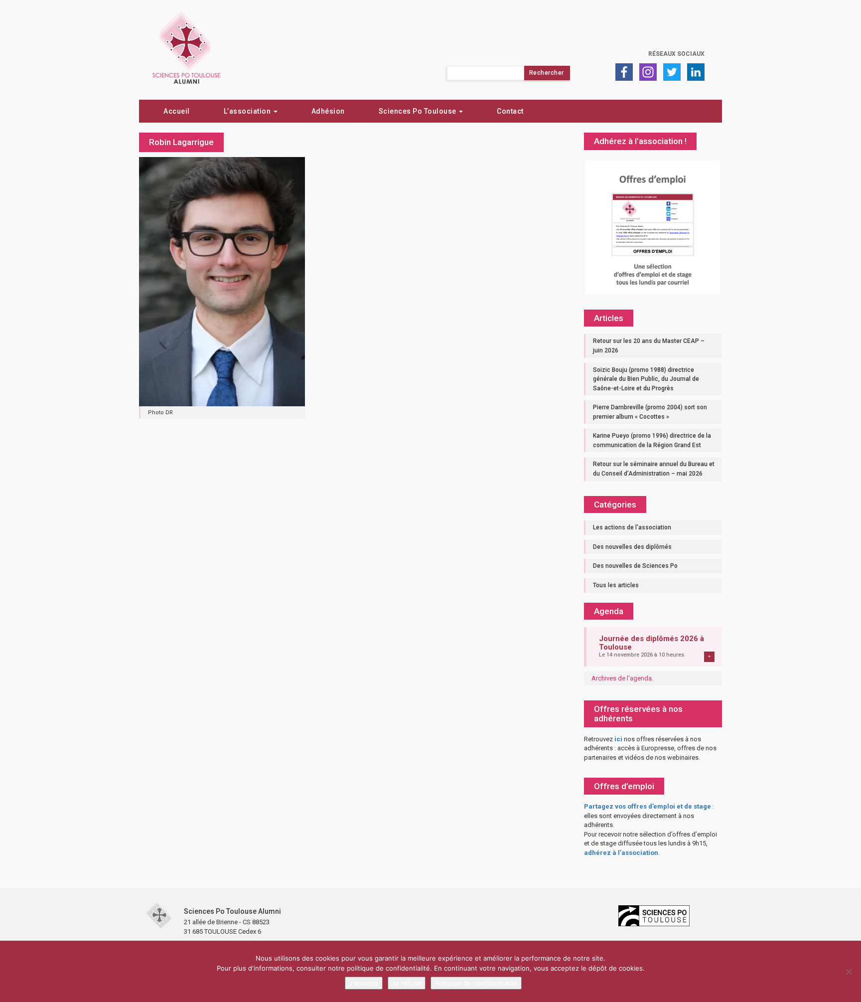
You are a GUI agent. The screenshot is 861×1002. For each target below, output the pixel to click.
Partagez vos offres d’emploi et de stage (647, 806)
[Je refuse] (849, 972)
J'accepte (364, 983)
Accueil (176, 111)
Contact (510, 111)
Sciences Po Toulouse (418, 111)
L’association (248, 111)
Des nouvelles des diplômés (632, 546)
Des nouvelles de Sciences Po (635, 565)
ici (618, 739)
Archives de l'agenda (621, 678)
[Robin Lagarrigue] (222, 281)
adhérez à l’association (621, 852)
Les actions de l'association (632, 527)
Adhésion (328, 111)
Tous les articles (616, 585)
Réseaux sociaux (676, 53)
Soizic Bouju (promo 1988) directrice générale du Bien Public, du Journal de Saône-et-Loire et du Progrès (646, 379)
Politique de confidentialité (476, 983)
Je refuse (407, 983)
